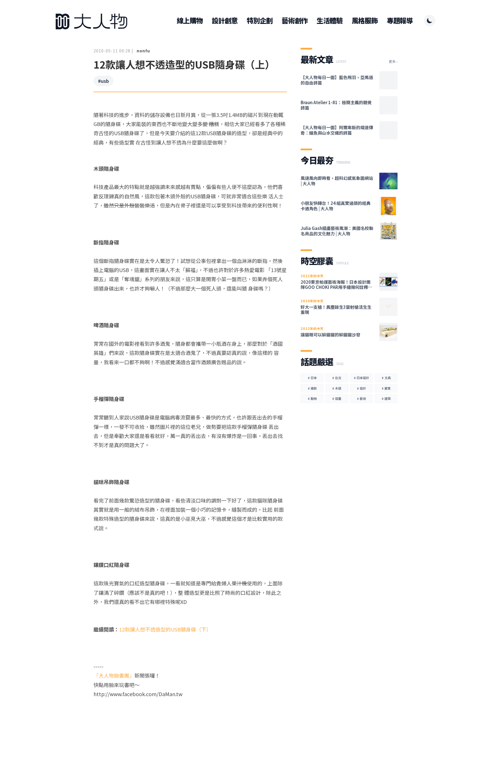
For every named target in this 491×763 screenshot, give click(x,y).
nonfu (143, 51)
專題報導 (400, 20)
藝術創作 (294, 20)
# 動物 (312, 398)
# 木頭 (336, 388)
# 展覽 (386, 388)
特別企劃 (259, 20)
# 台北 (336, 377)
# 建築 (386, 398)
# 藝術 (361, 398)
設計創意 (225, 20)
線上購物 (190, 20)
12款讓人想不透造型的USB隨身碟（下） (165, 629)
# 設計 (361, 388)
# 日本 (312, 377)
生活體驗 (329, 20)
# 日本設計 (361, 377)
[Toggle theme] (429, 20)
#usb (103, 80)
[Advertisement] (190, 720)
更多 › (393, 61)
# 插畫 (336, 398)
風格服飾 (365, 20)
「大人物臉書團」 (113, 675)
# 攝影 (312, 388)
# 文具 (386, 377)
